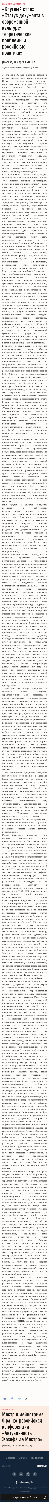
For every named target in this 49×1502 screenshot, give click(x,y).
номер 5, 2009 (32, 67)
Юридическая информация (24, 1492)
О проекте (10, 1457)
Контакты (23, 1457)
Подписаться (41, 1465)
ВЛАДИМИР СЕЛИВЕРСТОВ (13, 3)
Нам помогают (37, 1457)
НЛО (25, 67)
